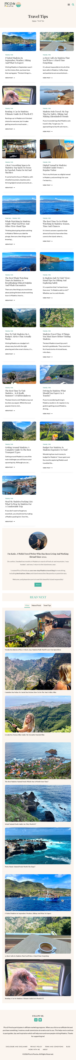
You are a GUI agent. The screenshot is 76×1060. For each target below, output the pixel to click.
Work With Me (34, 1050)
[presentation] (19, 41)
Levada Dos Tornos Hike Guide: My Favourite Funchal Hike (24, 735)
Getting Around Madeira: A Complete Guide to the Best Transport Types (18, 450)
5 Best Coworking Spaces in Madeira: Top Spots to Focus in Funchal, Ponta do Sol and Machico (18, 169)
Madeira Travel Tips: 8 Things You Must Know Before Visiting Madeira (57, 336)
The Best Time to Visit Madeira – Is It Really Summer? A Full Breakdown (18, 393)
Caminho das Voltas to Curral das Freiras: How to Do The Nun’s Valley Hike (30, 692)
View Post (10, 78)
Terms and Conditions (54, 1047)
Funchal (8, 218)
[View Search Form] (73, 4)
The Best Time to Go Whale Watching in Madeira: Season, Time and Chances (56, 224)
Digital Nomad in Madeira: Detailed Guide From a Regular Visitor (55, 167)
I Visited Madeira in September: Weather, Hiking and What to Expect (18, 60)
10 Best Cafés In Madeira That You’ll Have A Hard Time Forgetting (56, 60)
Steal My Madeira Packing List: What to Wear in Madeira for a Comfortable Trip (19, 504)
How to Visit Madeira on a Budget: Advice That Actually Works (18, 336)
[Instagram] (36, 1019)
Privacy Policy (36, 1047)
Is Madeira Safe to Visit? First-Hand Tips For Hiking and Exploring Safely (56, 280)
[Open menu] (69, 4)
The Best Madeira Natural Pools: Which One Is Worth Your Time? (26, 782)
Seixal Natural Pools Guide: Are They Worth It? (20, 824)
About (45, 1050)
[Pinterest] (40, 1019)
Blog (68, 1047)
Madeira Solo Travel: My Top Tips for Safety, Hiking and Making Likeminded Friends (55, 114)
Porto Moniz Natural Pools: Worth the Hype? (20, 867)
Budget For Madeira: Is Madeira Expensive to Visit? (55, 448)
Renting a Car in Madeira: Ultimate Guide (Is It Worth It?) (19, 112)
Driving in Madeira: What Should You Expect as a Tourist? (54, 393)
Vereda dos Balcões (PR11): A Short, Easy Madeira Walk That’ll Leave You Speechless (33, 650)
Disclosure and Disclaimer (16, 1047)
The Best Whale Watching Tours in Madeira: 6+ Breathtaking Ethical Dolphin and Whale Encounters (18, 282)
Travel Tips (9, 55)
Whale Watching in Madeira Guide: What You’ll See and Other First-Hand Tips (17, 224)
